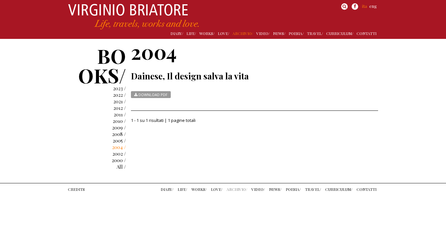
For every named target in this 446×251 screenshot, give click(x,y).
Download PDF (152, 94)
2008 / (119, 134)
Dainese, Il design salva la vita (190, 76)
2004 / (119, 147)
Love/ (223, 33)
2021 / (119, 101)
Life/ (191, 33)
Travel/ (315, 33)
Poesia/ (296, 33)
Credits (76, 189)
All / (121, 166)
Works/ (207, 33)
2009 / (119, 127)
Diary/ (176, 33)
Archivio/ (242, 33)
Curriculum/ (339, 33)
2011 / (120, 114)
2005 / (119, 140)
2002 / (119, 153)
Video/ (263, 33)
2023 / (119, 88)
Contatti (366, 33)
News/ (279, 33)
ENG (373, 6)
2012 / (119, 108)
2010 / (119, 121)
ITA (364, 6)
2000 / (119, 160)
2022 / (119, 95)
